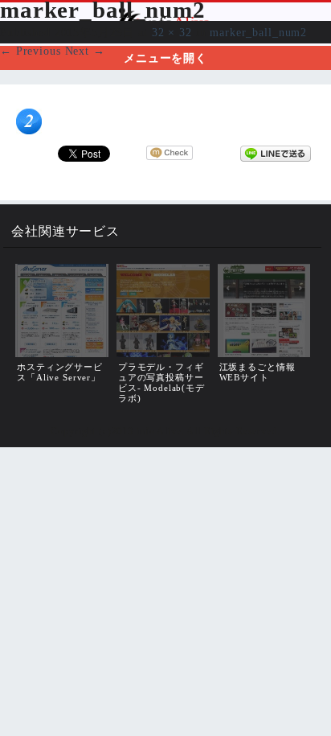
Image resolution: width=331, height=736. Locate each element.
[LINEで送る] (275, 152)
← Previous (30, 50)
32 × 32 (172, 32)
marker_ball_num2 (258, 32)
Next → (85, 50)
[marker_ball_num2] (29, 130)
